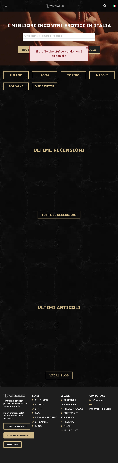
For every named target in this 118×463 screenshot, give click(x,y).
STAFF (38, 408)
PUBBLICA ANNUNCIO (17, 426)
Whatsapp (98, 400)
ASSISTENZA (12, 444)
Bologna (16, 86)
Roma (44, 75)
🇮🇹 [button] (114, 5)
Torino (73, 75)
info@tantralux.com (100, 408)
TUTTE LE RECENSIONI (59, 215)
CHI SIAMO (41, 400)
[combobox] (59, 36)
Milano (16, 75)
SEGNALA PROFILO (46, 417)
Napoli (102, 75)
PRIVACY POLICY (73, 408)
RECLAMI (69, 421)
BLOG (38, 426)
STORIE (39, 404)
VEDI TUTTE (44, 86)
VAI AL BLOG (59, 375)
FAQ (37, 413)
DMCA (67, 426)
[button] (6, 6)
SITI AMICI (41, 421)
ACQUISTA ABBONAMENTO (18, 435)
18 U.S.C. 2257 (71, 430)
